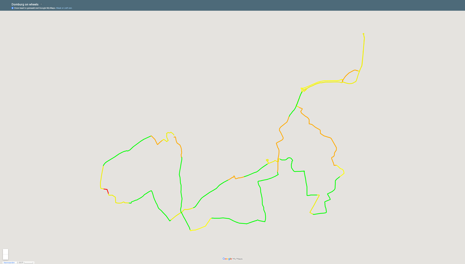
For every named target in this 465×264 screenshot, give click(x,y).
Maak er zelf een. (64, 8)
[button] (447, 7)
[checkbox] (41, 4)
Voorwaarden (9, 263)
